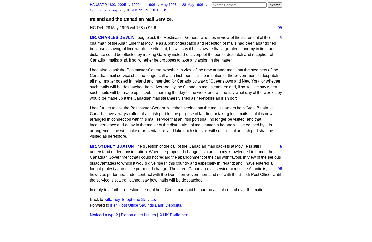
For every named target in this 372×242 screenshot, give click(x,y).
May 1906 (169, 5)
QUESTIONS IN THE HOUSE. (147, 10)
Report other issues (138, 215)
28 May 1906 (193, 5)
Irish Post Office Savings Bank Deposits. (146, 205)
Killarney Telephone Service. (130, 199)
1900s (137, 5)
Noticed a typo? (104, 215)
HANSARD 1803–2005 (108, 5)
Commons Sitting (104, 10)
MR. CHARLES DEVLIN (112, 37)
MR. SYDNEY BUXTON (112, 146)
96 (280, 169)
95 (280, 28)
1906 (151, 5)
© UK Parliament (174, 215)
